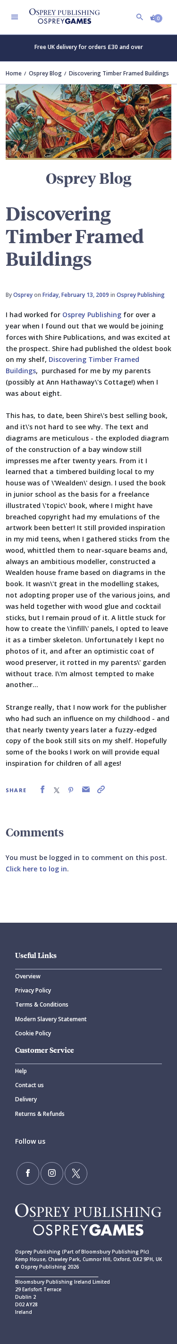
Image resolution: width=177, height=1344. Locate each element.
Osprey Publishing (141, 295)
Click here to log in (36, 868)
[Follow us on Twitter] (76, 1173)
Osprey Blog (45, 73)
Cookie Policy (33, 1033)
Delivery (26, 1099)
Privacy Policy (33, 990)
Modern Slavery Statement (51, 1019)
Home (14, 73)
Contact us (29, 1085)
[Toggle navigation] (14, 17)
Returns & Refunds (40, 1114)
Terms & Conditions (41, 1004)
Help (21, 1071)
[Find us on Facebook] (28, 1173)
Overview (28, 976)
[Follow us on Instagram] (52, 1173)
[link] (42, 789)
